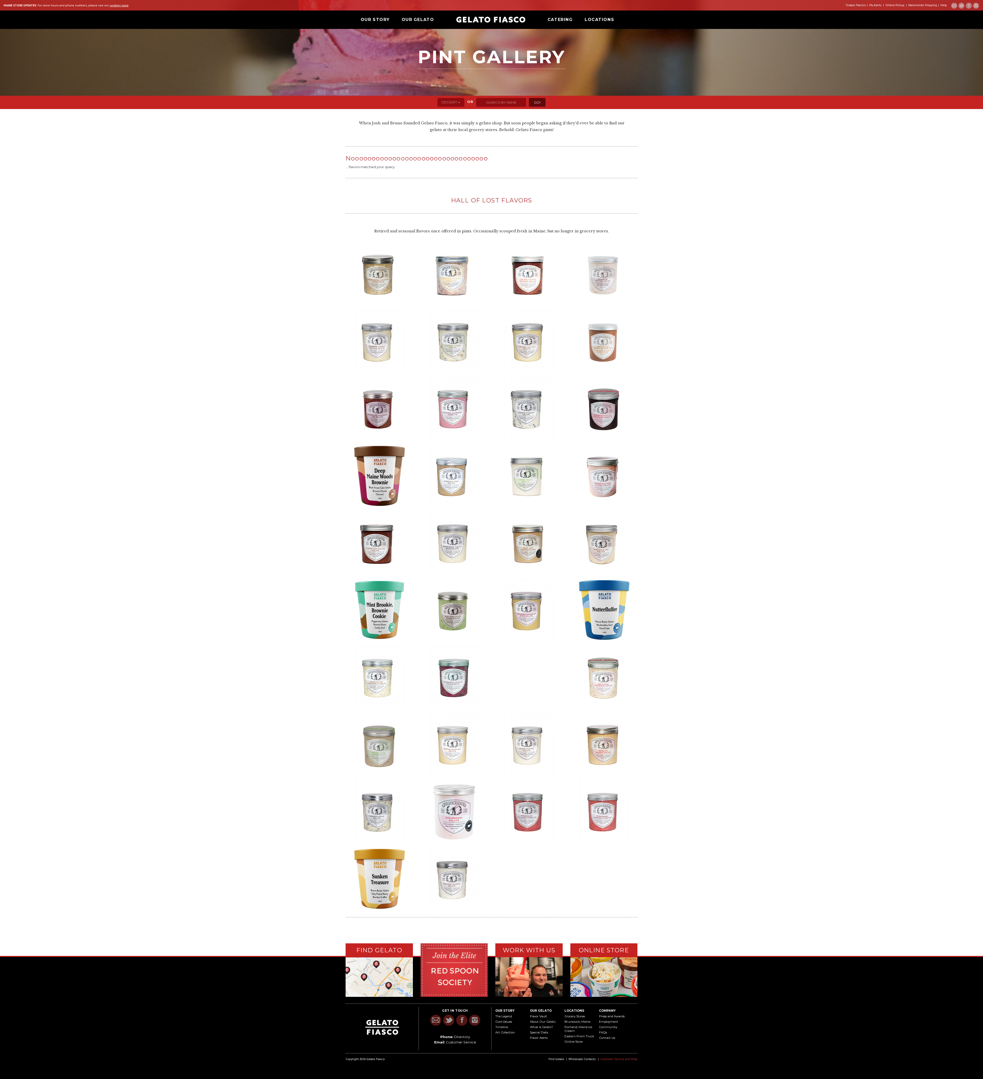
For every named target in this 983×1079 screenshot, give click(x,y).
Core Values (503, 1021)
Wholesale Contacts (582, 1059)
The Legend (503, 1016)
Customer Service (461, 1042)
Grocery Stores (574, 1016)
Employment (608, 1021)
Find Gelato (556, 1059)
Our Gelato (418, 19)
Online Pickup (894, 5)
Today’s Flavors (856, 5)
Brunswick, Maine (577, 1021)
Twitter (961, 6)
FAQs (603, 1032)
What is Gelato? (541, 1027)
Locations (599, 19)
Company (607, 1010)
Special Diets (539, 1032)
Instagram (976, 6)
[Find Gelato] (379, 977)
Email (954, 6)
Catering (560, 19)
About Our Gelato (542, 1021)
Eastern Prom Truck (579, 1036)
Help (944, 5)
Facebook (969, 6)
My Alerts (875, 5)
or (470, 102)
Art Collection (505, 1032)
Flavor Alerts (539, 1038)
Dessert (450, 102)
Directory (462, 1037)
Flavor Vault (538, 1016)
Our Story (375, 19)
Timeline (501, 1027)
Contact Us (607, 1038)
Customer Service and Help (618, 1059)
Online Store (573, 1041)
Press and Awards (612, 1016)
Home (491, 19)
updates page (119, 5)
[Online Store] (604, 976)
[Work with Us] (529, 976)
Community (608, 1027)
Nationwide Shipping (922, 5)
